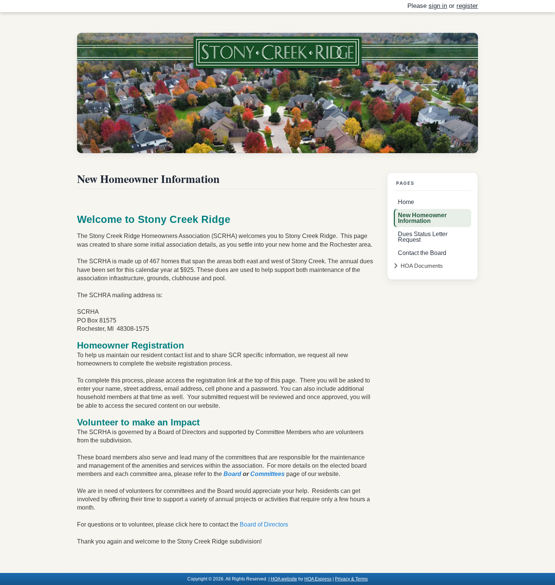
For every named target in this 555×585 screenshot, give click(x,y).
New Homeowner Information (422, 218)
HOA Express (317, 578)
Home (406, 201)
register (467, 5)
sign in (438, 5)
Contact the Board (422, 252)
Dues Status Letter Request (422, 236)
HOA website (284, 578)
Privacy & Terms (351, 578)
